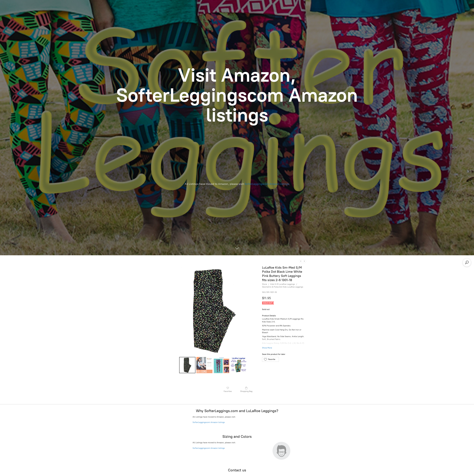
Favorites (228, 391)
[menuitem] (301, 261)
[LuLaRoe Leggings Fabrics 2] (221, 365)
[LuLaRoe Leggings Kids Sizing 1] (204, 365)
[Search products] (467, 262)
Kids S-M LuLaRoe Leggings (282, 284)
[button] (270, 359)
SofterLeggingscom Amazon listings (267, 184)
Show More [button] (267, 348)
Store (264, 284)
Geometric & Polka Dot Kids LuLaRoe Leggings (282, 287)
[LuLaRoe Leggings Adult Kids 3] (239, 365)
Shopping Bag (246, 391)
